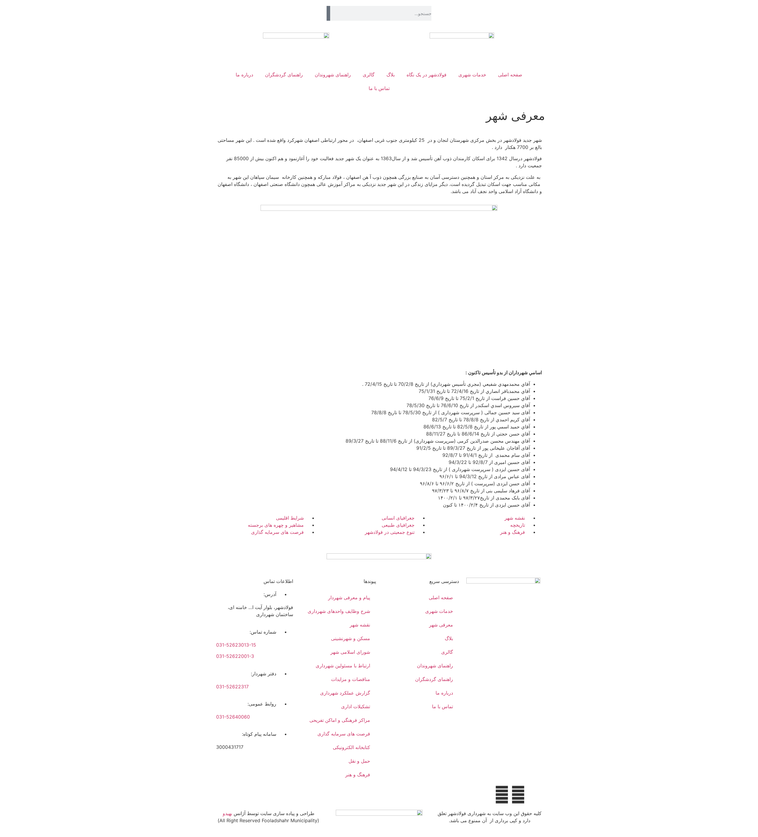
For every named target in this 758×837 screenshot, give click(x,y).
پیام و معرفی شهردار (349, 597)
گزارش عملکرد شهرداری (345, 693)
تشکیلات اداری (355, 706)
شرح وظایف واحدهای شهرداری (339, 611)
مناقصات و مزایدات (350, 679)
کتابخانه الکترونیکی (351, 747)
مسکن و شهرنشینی (350, 638)
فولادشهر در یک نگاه (427, 75)
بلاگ (390, 75)
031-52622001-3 (235, 656)
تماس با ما (379, 88)
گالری (369, 75)
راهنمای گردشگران (284, 75)
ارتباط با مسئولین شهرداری (343, 666)
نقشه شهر (360, 625)
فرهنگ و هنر (357, 774)
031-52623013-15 (236, 645)
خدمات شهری (472, 75)
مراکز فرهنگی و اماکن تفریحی (339, 720)
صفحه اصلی (510, 75)
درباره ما (244, 75)
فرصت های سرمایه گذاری (343, 734)
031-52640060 (233, 717)
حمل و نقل (359, 761)
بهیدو (227, 813)
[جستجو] (328, 13)
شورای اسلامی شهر (350, 652)
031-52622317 (232, 687)
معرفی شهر (441, 625)
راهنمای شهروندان (333, 75)
